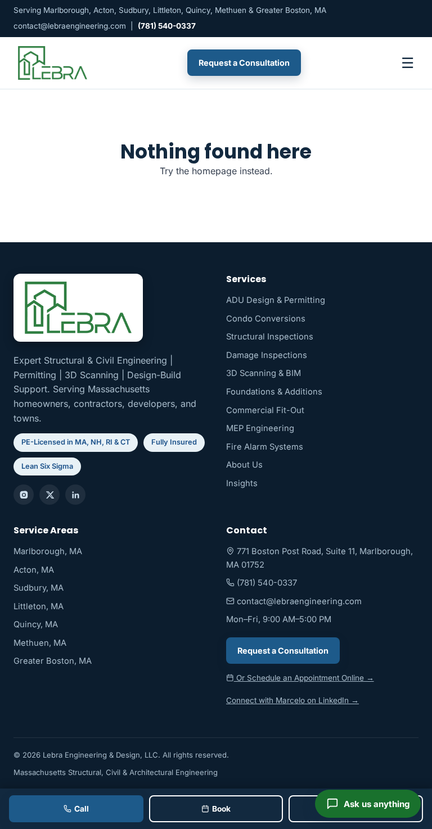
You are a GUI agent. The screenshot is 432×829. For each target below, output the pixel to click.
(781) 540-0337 (167, 25)
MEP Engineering (260, 428)
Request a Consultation (244, 62)
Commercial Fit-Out (265, 410)
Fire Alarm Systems (264, 447)
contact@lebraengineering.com (70, 25)
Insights (242, 483)
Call (81, 808)
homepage (214, 170)
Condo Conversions (265, 319)
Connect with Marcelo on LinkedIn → (292, 700)
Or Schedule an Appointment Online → (304, 677)
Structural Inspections (269, 337)
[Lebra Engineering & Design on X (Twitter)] (49, 494)
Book (221, 808)
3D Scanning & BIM (263, 373)
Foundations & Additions (274, 392)
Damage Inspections (266, 355)
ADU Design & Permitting (275, 300)
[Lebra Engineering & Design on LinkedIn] (75, 494)
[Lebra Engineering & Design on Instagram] (24, 494)
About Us (244, 465)
